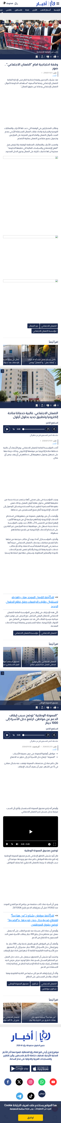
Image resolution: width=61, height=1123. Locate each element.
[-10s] (48, 429)
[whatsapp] (41, 1081)
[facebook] (7, 1081)
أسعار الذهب (45, 10)
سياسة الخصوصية (17, 1109)
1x (14, 429)
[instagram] (30, 1081)
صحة (27, 10)
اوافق (30, 1117)
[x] (19, 1081)
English (10, 3)
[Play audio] (7, 429)
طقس (8, 10)
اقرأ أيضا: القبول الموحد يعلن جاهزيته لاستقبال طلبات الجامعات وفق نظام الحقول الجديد (32, 602)
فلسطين (18, 10)
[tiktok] (30, 1096)
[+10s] (54, 429)
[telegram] (19, 1096)
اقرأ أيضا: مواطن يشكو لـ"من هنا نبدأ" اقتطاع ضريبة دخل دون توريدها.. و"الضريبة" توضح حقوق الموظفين (33, 920)
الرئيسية (57, 10)
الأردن (34, 10)
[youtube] (53, 1081)
